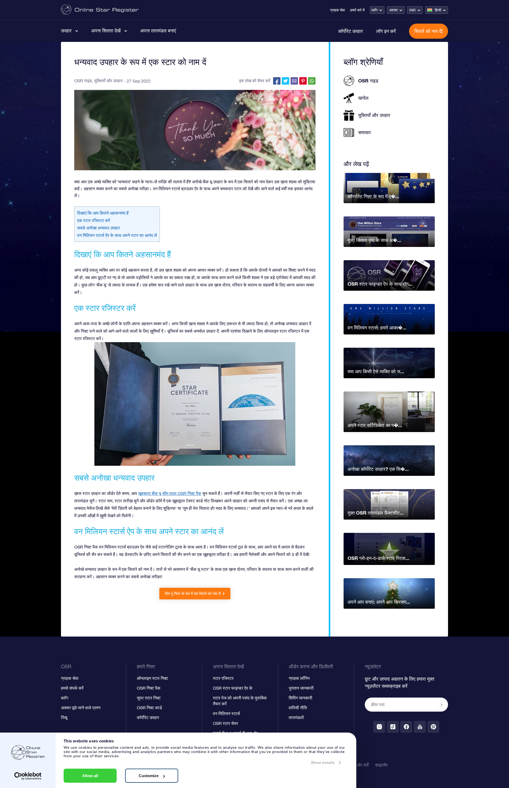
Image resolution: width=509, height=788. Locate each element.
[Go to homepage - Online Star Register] (100, 10)
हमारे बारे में (357, 10)
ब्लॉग (374, 10)
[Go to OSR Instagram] (379, 727)
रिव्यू (64, 717)
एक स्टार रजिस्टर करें (93, 220)
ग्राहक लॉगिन (299, 678)
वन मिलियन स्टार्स (226, 713)
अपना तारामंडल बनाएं (158, 30)
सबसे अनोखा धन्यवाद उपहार (98, 227)
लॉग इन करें (386, 31)
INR (412, 10)
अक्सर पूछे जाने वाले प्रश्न (80, 707)
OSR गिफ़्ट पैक (148, 688)
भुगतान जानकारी (301, 688)
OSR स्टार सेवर (225, 723)
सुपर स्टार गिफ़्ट (149, 697)
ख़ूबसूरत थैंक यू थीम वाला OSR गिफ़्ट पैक (169, 493)
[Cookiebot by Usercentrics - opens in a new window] (28, 776)
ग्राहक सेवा (337, 10)
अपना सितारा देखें (106, 30)
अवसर (393, 10)
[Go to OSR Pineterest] (433, 727)
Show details (323, 762)
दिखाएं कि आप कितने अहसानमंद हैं (103, 213)
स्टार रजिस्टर (223, 678)
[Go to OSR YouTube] (420, 727)
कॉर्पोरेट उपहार (350, 31)
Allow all (90, 775)
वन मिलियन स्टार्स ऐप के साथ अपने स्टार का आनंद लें (117, 235)
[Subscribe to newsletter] (441, 705)
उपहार (66, 30)
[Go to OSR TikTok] (393, 727)
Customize (149, 775)
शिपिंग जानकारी (300, 697)
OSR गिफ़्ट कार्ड (149, 707)
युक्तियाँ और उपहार (108, 80)
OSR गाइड (83, 80)
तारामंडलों (296, 717)
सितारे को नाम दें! (428, 31)
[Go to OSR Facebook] (406, 727)
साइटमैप (381, 765)
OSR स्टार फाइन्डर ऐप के (232, 688)
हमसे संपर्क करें (72, 688)
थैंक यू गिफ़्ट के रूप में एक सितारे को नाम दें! (193, 593)
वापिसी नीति (298, 707)
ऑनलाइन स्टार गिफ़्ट (152, 678)
